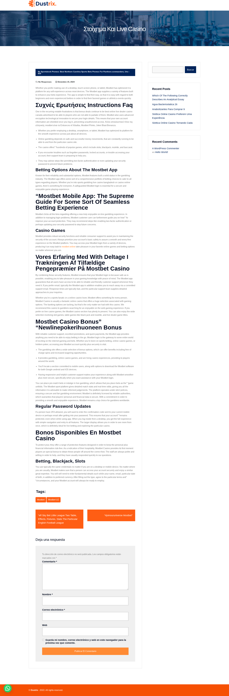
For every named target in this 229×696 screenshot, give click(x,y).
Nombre (47, 594)
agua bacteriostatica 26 (164, 104)
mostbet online (68, 247)
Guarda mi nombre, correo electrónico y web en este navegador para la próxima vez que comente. (85, 641)
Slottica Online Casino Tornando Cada (172, 123)
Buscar (190, 69)
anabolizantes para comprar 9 (168, 109)
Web (44, 625)
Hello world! (161, 152)
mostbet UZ (53, 500)
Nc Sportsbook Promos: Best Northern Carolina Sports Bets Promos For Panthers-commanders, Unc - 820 (84, 73)
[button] (8, 688)
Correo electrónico (53, 609)
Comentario (49, 561)
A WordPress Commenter (165, 148)
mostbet (41, 500)
